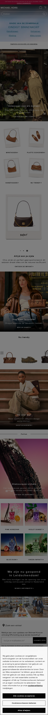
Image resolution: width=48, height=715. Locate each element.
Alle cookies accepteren (24, 696)
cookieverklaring (35, 685)
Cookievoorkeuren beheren (24, 703)
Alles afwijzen (24, 710)
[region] (24, 680)
